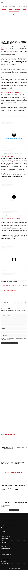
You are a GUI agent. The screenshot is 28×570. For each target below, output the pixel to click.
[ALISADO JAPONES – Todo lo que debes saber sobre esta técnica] (7, 441)
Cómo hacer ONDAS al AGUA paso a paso (11, 113)
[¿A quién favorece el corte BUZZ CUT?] (20, 441)
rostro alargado (4, 236)
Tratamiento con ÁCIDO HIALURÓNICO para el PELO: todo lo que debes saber (7, 462)
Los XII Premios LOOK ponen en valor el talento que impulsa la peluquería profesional (6, 504)
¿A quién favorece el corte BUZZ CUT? (20, 448)
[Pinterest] (22, 302)
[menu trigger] (2, 2)
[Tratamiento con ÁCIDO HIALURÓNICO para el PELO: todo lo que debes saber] (7, 455)
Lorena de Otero (4, 13)
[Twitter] (18, 302)
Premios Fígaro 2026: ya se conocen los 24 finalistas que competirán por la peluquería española (7, 487)
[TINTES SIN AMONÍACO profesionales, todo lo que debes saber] (20, 455)
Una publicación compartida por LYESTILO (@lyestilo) (14, 153)
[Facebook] (15, 302)
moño (13, 160)
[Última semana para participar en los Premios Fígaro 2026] (20, 496)
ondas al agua (10, 95)
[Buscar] (26, 2)
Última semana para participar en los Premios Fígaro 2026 (20, 503)
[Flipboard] (8, 527)
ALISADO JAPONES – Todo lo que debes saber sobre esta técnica (7, 448)
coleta (20, 158)
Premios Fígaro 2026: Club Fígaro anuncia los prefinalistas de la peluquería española (20, 487)
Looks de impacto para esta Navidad (10, 290)
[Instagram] (4, 527)
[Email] (25, 302)
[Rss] (6, 527)
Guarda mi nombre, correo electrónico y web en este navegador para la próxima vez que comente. (14, 339)
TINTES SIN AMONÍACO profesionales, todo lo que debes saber (19, 462)
